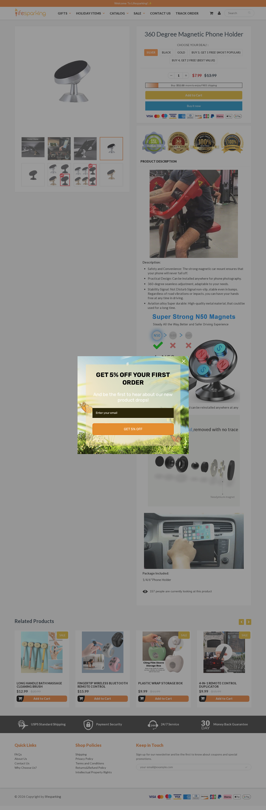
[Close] (184, 361)
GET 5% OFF (133, 429)
